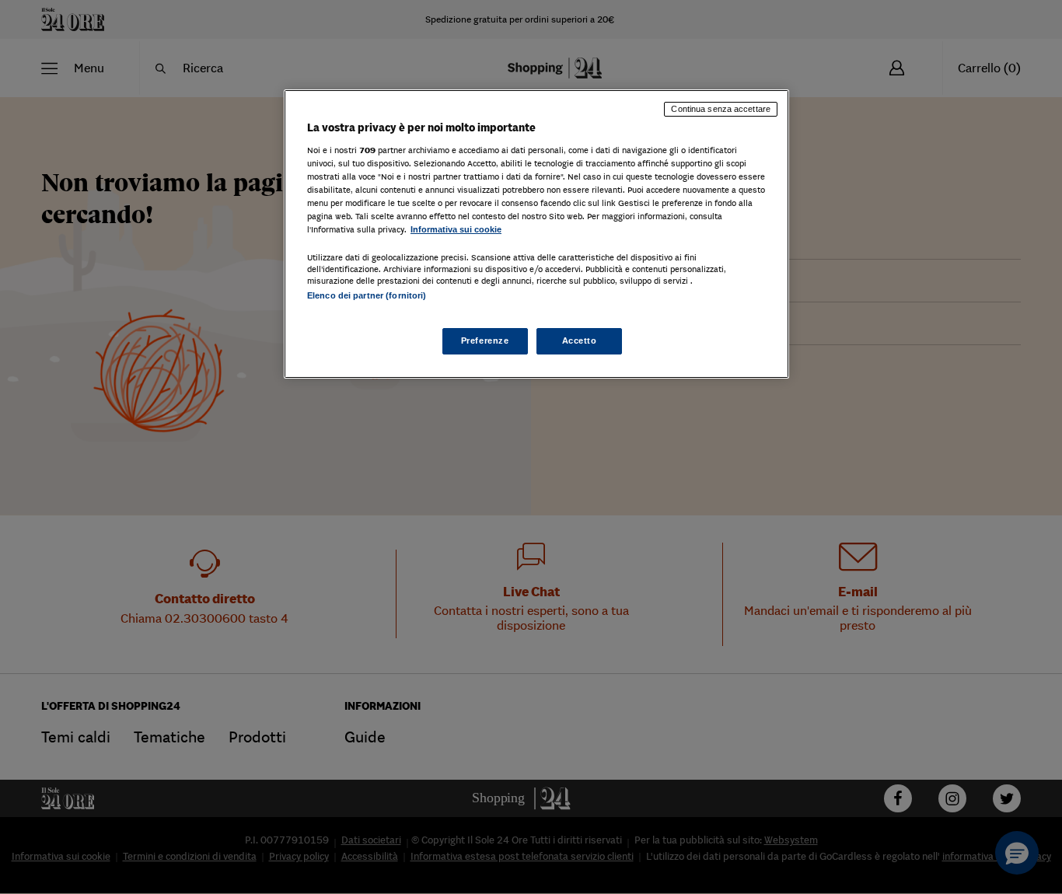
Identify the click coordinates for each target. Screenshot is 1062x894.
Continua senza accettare (720, 108)
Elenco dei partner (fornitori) (366, 295)
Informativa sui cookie (455, 229)
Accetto (579, 340)
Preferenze (485, 340)
